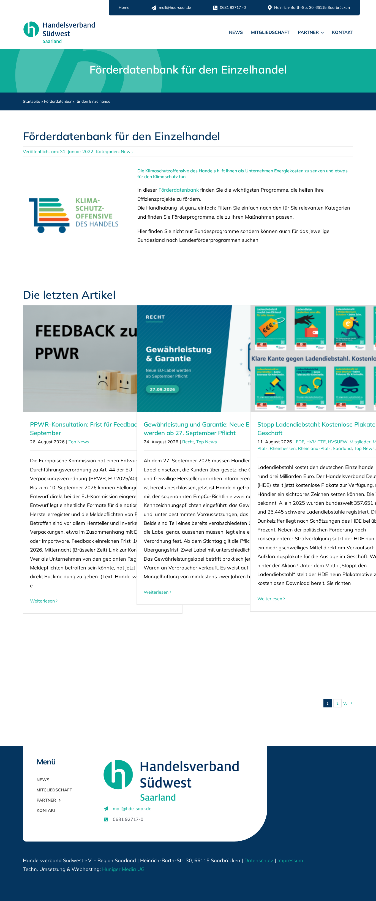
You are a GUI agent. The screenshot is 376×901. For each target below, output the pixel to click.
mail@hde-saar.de (132, 808)
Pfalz (262, 448)
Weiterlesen (42, 601)
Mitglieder (360, 441)
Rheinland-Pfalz (314, 448)
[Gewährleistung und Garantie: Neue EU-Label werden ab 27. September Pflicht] (216, 358)
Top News (79, 441)
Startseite (31, 101)
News (127, 151)
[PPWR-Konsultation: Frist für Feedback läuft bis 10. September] (102, 358)
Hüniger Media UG (123, 869)
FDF (300, 441)
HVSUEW (337, 441)
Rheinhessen (283, 448)
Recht (188, 441)
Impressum (289, 860)
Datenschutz (258, 860)
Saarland (342, 448)
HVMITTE (316, 441)
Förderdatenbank (179, 190)
